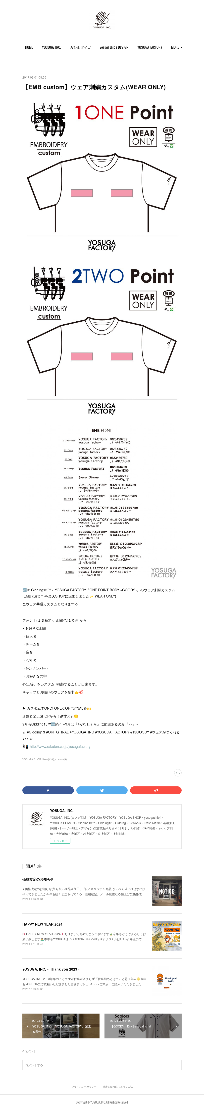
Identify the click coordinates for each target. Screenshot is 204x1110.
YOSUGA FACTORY (149, 47)
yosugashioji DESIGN (114, 47)
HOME (29, 47)
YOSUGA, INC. (51, 47)
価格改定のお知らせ (38, 879)
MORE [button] (175, 47)
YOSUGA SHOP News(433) (38, 759)
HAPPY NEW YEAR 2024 (42, 924)
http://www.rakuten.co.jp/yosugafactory (60, 746)
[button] (29, 47)
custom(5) (61, 759)
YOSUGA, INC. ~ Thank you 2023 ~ (51, 969)
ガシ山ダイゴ (80, 47)
